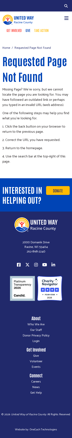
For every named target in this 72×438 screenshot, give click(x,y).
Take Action (41, 30)
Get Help (36, 392)
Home (6, 47)
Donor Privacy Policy (36, 335)
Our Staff (36, 329)
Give (28, 30)
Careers (36, 381)
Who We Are (36, 324)
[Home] (18, 19)
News (36, 387)
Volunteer (36, 361)
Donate (58, 190)
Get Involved (14, 30)
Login (36, 341)
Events (36, 366)
